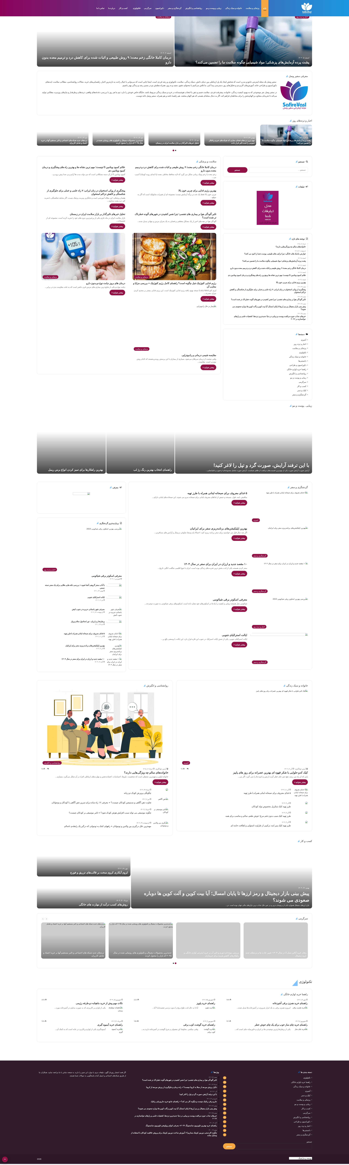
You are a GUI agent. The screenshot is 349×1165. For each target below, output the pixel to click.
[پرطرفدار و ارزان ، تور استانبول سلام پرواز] (114, 625)
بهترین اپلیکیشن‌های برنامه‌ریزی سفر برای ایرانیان (218, 528)
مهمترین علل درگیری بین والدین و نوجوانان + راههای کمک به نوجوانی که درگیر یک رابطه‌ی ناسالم (107, 826)
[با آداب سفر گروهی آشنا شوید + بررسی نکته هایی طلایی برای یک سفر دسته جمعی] (114, 589)
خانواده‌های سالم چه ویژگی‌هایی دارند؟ (146, 772)
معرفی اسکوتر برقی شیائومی (230, 599)
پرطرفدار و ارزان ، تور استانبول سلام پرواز (88, 621)
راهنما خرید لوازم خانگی (296, 369)
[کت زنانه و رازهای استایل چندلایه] (286, 135)
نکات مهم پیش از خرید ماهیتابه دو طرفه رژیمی (99, 1003)
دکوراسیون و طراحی (297, 365)
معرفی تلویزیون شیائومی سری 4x (73, 143)
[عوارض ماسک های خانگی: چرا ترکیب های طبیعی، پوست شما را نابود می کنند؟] (243, 442)
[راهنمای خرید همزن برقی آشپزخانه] (300, 1011)
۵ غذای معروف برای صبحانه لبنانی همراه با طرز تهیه (217, 493)
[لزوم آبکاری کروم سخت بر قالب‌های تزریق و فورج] (83, 860)
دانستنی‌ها (302, 361)
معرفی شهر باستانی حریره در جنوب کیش (88, 609)
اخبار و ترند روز (300, 344)
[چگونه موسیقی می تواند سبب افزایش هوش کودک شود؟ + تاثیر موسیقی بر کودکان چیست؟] (160, 813)
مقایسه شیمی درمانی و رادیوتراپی (199, 355)
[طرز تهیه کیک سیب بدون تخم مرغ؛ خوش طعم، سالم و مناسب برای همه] (306, 812)
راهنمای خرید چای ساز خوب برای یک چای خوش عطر (281, 1024)
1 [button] (175, 150)
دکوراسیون (159, 8)
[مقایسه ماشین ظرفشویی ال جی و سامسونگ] (174, 135)
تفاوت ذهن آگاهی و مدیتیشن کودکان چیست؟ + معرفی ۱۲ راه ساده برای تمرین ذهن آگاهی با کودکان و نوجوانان (101, 802)
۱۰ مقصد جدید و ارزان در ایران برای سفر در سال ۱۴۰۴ (215, 564)
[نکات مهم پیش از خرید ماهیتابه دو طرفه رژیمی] (115, 1011)
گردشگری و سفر (174, 8)
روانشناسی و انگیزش (193, 8)
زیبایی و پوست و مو (213, 8)
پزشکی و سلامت (252, 8)
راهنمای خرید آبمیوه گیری (110, 1024)
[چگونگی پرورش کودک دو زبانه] (167, 789)
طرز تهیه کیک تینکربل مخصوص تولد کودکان (271, 806)
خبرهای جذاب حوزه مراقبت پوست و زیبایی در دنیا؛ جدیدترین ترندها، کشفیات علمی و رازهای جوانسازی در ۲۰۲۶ (140, 465)
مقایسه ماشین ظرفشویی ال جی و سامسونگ (181, 143)
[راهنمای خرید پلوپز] (210, 1009)
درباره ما (111, 8)
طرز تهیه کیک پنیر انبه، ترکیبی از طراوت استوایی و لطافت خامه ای (261, 825)
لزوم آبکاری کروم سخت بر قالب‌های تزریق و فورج (99, 872)
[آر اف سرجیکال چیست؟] (71, 442)
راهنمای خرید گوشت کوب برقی (199, 1024)
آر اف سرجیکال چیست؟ (89, 469)
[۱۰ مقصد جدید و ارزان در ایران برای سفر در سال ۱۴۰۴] (114, 663)
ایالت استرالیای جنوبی (234, 635)
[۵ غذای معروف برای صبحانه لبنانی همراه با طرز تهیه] (114, 637)
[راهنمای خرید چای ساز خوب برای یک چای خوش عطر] (301, 1032)
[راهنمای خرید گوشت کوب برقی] (207, 1033)
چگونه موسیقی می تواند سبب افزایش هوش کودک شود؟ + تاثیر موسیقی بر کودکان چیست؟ (110, 812)
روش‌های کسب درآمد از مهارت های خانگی (103, 904)
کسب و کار (123, 8)
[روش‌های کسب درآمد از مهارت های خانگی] (83, 892)
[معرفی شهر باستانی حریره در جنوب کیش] (114, 613)
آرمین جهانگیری (300, 769)
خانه (265, 8)
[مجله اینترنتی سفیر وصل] (306, 8)
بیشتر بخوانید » (208, 183)
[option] (174, 39)
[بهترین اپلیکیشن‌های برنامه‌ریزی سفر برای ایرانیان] (114, 650)
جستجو (309, 1142)
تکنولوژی (136, 8)
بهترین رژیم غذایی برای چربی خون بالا (197, 190)
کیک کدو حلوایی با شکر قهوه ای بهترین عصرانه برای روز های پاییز (270, 772)
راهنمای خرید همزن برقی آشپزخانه (290, 1003)
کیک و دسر (301, 390)
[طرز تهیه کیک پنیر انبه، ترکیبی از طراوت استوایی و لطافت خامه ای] (306, 822)
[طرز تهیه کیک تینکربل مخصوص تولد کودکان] (306, 803)
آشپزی (303, 340)
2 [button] (173, 150)
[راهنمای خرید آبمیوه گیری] (115, 1033)
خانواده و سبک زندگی (233, 8)
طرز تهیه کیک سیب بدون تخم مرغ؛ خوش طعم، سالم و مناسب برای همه (258, 816)
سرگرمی (147, 8)
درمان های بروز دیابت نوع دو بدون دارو (105, 283)
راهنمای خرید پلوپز (206, 1003)
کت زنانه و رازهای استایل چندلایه (298, 143)
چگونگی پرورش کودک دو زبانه (137, 793)
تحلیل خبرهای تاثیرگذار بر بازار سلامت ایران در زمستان (97, 214)
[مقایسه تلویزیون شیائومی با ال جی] (118, 135)
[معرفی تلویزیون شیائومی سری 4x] (62, 135)
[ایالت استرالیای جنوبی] (114, 601)
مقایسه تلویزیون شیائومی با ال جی (129, 143)
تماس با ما (100, 8)
